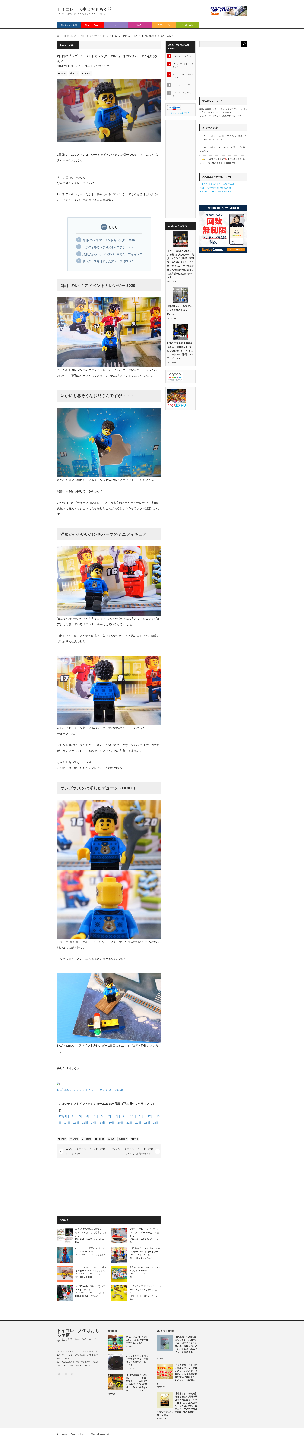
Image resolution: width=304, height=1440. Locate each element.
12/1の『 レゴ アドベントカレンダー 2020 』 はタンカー (85, 1151)
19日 (112, 1122)
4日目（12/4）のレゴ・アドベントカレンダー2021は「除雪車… (145, 1232)
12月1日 (64, 1116)
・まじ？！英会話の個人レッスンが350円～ (218, 184)
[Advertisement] (83, 1187)
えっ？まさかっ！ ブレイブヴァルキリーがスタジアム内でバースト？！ (137, 1360)
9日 (125, 1116)
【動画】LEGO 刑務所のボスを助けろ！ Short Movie (179, 310)
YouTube (140, 25)
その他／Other (187, 25)
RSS (72, 1374)
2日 (74, 1116)
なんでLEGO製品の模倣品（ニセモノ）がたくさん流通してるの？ (90, 1232)
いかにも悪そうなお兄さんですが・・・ (108, 247)
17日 (94, 1122)
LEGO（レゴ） (164, 25)
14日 (67, 1122)
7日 (110, 1116)
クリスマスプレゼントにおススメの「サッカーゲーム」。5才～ (137, 1339)
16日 (85, 1122)
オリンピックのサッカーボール (183, 76)
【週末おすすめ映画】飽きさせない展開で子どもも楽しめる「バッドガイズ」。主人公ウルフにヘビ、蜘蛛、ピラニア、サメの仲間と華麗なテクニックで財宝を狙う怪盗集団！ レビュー (177, 1404)
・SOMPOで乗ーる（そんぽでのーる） (216, 191)
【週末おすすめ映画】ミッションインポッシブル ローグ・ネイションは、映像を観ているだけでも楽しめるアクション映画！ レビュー (177, 1345)
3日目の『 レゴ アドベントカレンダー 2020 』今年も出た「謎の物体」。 (132, 1151)
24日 (156, 1122)
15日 (76, 1122)
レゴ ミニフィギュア (100, 66)
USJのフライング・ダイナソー (183, 65)
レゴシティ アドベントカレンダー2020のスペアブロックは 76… (145, 1289)
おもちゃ (116, 25)
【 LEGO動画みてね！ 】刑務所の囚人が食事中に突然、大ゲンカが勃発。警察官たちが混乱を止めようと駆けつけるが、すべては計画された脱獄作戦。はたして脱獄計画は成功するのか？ (180, 264)
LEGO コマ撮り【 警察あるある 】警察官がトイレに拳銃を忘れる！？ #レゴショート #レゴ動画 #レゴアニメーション (180, 350)
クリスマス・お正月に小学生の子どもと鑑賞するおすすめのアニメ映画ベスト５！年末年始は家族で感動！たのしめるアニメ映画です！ (177, 1374)
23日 (147, 1122)
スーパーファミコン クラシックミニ (182, 94)
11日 (142, 1116)
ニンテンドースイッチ (183, 56)
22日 (138, 1122)
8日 (118, 1116)
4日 (88, 1116)
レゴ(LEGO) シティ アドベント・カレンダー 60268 (90, 1089)
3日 (81, 1116)
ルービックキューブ (181, 85)
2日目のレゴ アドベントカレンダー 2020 (108, 240)
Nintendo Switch (92, 25)
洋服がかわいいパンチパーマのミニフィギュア (112, 254)
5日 (96, 1116)
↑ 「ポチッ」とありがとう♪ (178, 113)
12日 (151, 1116)
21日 (129, 1122)
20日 (120, 1122)
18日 (103, 1122)
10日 (133, 1116)
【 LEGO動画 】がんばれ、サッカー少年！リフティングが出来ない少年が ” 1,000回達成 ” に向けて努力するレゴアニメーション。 (137, 1383)
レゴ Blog (86, 66)
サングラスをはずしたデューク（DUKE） (109, 261)
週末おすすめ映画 (69, 25)
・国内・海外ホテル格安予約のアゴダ (216, 188)
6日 (103, 1116)
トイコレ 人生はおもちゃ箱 (84, 9)
